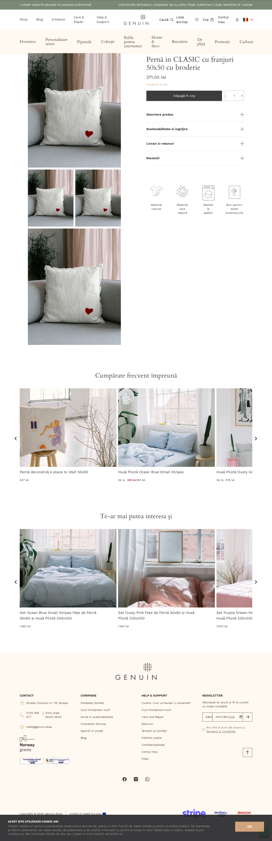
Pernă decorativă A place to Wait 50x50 (54, 472)
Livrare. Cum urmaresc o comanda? (166, 703)
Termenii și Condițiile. (221, 731)
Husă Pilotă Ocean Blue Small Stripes (151, 472)
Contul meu (150, 751)
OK (249, 826)
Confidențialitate (153, 744)
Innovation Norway (93, 723)
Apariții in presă (92, 730)
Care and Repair (153, 716)
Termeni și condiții (154, 730)
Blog (83, 737)
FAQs (145, 758)
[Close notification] (267, 5)
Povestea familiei (92, 703)
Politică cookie (151, 737)
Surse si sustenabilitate (97, 716)
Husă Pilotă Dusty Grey (236, 472)
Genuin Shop (54, 813)
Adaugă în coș (184, 96)
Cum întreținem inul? (95, 709)
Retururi (147, 723)
